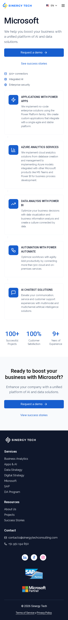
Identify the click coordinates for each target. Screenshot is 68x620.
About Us (10, 509)
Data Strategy (13, 469)
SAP (7, 486)
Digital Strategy (14, 475)
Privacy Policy (44, 612)
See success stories (34, 63)
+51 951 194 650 (18, 543)
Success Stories (14, 520)
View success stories (34, 415)
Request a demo (32, 52)
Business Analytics (16, 458)
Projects (9, 514)
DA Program (12, 492)
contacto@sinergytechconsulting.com (33, 537)
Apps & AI (10, 464)
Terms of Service (25, 612)
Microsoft (10, 481)
